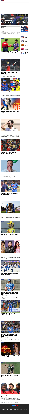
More (24, 1)
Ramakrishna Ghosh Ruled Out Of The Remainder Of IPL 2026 (22, 17)
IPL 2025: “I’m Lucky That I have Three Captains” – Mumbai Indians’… (9, 314)
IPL (19, 1)
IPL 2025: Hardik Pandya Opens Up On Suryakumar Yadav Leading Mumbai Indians (9, 335)
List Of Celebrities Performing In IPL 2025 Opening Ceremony (9, 254)
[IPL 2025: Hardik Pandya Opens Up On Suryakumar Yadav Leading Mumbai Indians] (10, 327)
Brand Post (3, 409)
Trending (2, 14)
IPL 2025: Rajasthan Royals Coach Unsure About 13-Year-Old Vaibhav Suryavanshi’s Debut (10, 293)
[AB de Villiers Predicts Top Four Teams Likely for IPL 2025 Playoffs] (10, 166)
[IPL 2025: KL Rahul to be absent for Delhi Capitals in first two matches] (10, 125)
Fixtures (15, 409)
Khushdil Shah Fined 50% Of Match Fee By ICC (9, 376)
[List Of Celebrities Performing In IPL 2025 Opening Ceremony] (10, 246)
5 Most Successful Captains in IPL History (9, 234)
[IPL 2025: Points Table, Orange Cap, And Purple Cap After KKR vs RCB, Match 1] (10, 44)
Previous (2, 402)
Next (17, 402)
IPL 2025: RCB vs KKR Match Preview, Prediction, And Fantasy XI (8, 153)
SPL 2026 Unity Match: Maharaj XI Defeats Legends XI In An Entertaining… (25, 23)
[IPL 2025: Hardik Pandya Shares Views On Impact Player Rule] (10, 186)
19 (8, 402)
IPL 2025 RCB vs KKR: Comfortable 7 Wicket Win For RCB (10, 73)
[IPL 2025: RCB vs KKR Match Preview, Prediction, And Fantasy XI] (10, 145)
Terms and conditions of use (22, 412)
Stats (21, 409)
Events (7, 409)
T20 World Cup (9, 1)
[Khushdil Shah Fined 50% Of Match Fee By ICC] (10, 368)
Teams (22, 1)
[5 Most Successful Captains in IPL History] (10, 227)
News (13, 1)
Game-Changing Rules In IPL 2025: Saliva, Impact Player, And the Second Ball (10, 214)
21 (11, 402)
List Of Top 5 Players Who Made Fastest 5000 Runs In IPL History (19, 22)
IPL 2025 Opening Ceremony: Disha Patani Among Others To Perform (10, 356)
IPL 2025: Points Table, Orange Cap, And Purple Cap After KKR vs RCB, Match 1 (9, 52)
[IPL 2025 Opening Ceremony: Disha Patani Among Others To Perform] (10, 348)
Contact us (13, 412)
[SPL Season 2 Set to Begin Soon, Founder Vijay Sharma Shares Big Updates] (22, 45)
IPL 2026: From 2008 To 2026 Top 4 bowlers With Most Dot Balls (8, 20)
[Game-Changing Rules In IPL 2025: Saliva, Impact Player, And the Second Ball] (10, 207)
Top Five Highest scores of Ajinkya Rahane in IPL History (10, 112)
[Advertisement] (14, 7)
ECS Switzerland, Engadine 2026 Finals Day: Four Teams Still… (24, 49)
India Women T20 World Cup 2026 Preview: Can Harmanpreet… (24, 53)
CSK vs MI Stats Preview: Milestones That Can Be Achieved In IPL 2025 (9, 92)
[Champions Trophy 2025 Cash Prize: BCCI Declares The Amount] (10, 266)
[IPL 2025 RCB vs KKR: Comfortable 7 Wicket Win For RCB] (10, 65)
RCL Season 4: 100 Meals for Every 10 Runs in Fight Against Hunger (24, 37)
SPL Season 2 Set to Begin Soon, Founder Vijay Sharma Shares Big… (24, 45)
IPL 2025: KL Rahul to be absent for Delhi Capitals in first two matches (9, 132)
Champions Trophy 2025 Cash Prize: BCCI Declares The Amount (9, 274)
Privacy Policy (16, 412)
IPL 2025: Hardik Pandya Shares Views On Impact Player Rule (9, 194)
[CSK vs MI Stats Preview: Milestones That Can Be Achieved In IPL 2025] (10, 84)
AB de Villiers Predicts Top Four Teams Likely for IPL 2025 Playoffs (10, 173)
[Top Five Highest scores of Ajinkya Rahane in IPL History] (10, 104)
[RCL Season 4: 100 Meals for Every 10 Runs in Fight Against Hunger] (22, 37)
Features (16, 1)
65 (15, 402)
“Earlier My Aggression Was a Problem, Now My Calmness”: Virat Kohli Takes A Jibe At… (10, 395)
